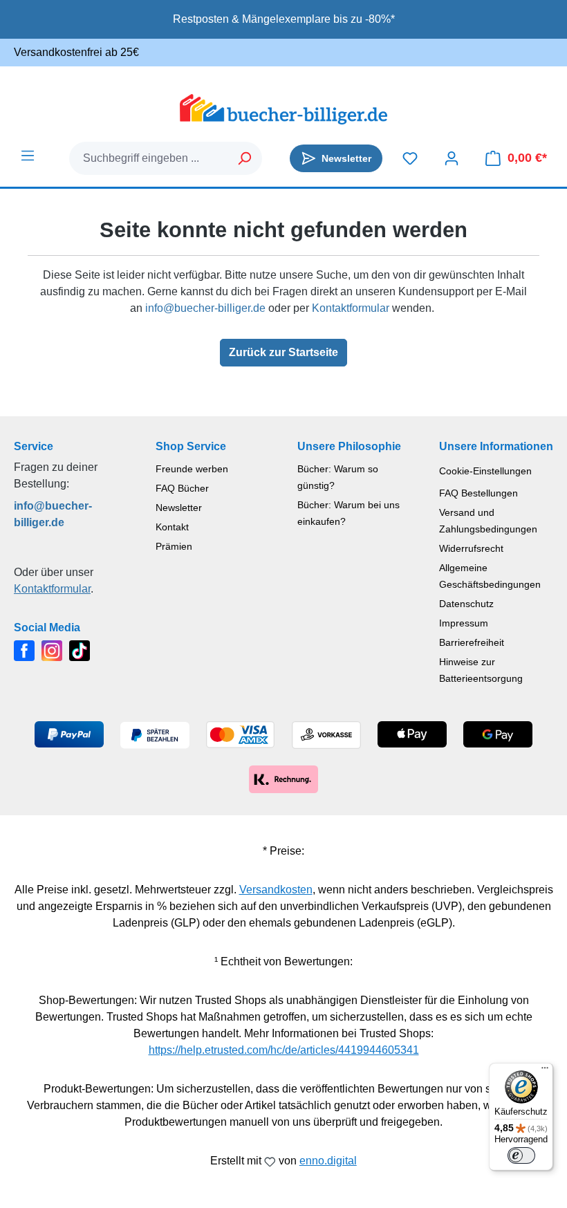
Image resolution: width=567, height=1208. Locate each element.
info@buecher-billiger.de (205, 308)
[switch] (521, 1155)
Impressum (463, 623)
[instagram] (51, 650)
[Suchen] (245, 158)
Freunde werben (192, 468)
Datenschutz (466, 603)
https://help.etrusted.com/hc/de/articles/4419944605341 (284, 1050)
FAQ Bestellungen (478, 493)
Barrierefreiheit (471, 642)
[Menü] (27, 155)
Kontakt (172, 526)
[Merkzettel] (410, 158)
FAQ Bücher (182, 488)
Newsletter (179, 507)
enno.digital (328, 1161)
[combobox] (149, 158)
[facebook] (24, 650)
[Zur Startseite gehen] (283, 109)
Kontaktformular (350, 308)
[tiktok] (79, 650)
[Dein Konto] (451, 158)
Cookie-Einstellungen (485, 470)
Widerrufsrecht (471, 548)
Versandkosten (276, 889)
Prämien (174, 546)
